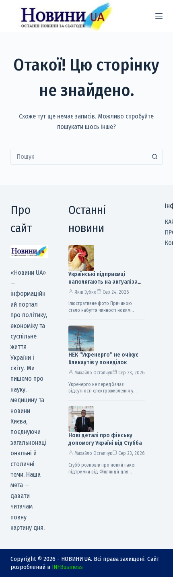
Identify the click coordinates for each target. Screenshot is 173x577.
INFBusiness (67, 567)
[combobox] (79, 157)
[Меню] (159, 16)
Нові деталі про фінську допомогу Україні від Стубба (105, 439)
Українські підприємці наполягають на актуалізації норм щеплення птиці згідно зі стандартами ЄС (106, 286)
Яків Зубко (85, 292)
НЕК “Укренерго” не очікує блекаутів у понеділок (103, 358)
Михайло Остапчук (93, 373)
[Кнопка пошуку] (154, 156)
